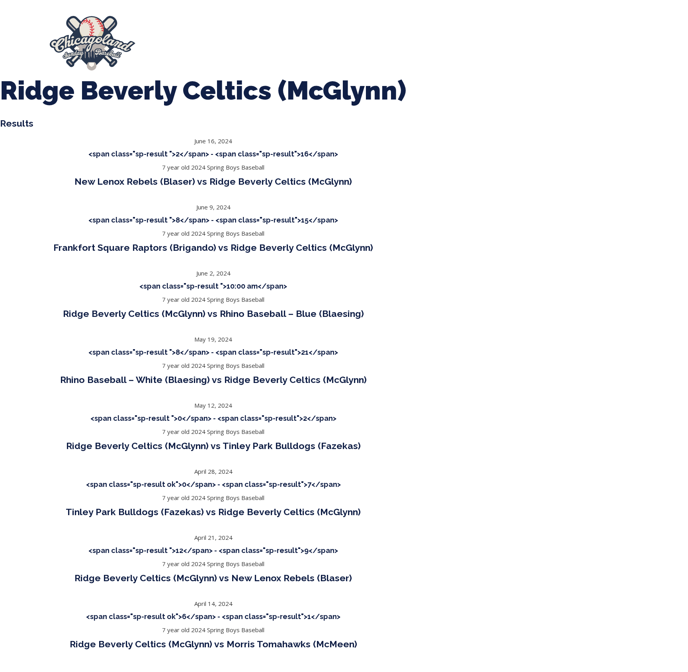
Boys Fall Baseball (395, 43)
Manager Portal (513, 43)
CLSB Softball (334, 43)
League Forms (572, 43)
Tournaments (279, 43)
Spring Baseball (220, 43)
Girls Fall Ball (455, 43)
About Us (168, 43)
